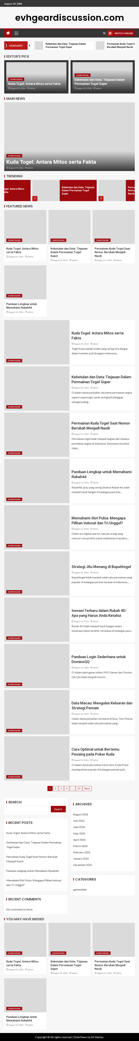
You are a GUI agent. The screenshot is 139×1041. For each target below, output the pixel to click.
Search (15, 802)
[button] (16, 33)
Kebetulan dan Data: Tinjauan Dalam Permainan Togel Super (50, 190)
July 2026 (78, 820)
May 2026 (79, 833)
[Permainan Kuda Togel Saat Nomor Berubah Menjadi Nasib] (84, 190)
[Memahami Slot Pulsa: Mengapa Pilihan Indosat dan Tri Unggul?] (37, 527)
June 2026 (79, 826)
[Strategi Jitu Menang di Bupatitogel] (37, 573)
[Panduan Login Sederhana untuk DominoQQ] (37, 666)
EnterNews (80, 1037)
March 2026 (80, 846)
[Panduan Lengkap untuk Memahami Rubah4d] (25, 282)
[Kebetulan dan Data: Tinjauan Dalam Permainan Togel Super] (69, 136)
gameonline (16, 79)
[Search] (104, 33)
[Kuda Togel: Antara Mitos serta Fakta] (25, 227)
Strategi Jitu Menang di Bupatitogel (101, 567)
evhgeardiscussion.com (69, 17)
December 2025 (82, 864)
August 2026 (80, 814)
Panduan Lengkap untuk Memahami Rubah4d (32, 870)
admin (32, 88)
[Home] (8, 33)
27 (79, 788)
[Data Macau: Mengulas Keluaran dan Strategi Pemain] (37, 712)
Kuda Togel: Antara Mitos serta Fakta (34, 84)
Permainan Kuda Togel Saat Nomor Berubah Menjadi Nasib (115, 190)
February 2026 (81, 852)
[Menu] (16, 33)
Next (87, 788)
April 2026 (79, 839)
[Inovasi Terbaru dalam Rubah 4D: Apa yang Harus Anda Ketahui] (37, 620)
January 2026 (81, 858)
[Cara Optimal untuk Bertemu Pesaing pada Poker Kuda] (37, 758)
